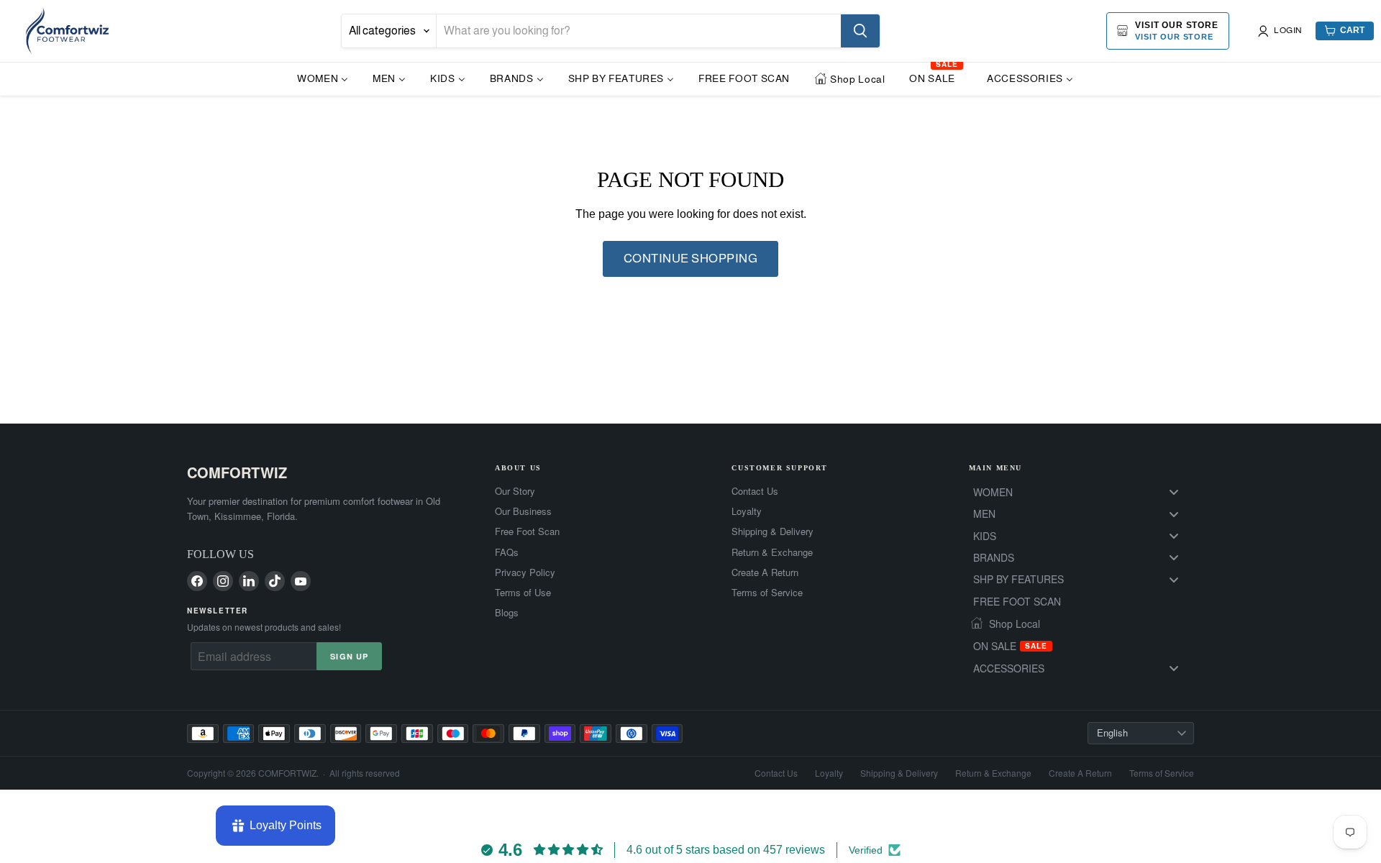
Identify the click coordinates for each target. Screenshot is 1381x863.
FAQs (507, 552)
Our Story (515, 491)
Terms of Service (767, 592)
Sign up (349, 656)
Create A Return (764, 572)
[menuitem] (322, 78)
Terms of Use (523, 592)
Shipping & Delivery (772, 531)
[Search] (860, 30)
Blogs (507, 612)
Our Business (523, 511)
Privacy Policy (525, 572)
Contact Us (754, 491)
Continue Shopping (691, 258)
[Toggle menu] (1173, 492)
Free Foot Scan (527, 531)
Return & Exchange (772, 552)
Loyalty (746, 511)
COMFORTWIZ (237, 472)
